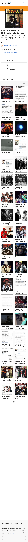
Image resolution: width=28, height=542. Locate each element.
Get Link (11, 65)
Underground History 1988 (10, 52)
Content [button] (11, 79)
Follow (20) (12, 69)
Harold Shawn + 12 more (11, 45)
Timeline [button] (5, 79)
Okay (14, 538)
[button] (7, 92)
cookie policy (13, 533)
